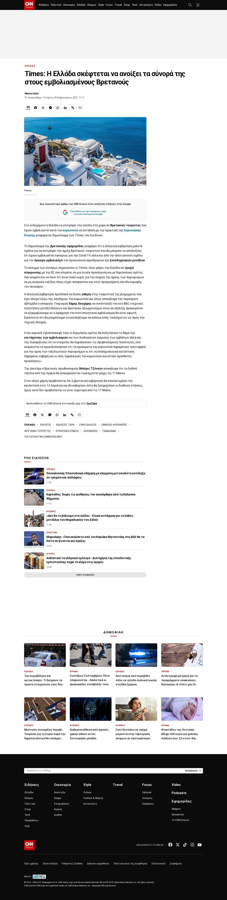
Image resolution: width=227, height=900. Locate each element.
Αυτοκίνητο (146, 4)
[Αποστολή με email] (80, 107)
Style (101, 4)
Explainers (148, 803)
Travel (118, 4)
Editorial (146, 792)
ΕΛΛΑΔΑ (30, 66)
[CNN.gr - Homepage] (29, 5)
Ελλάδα (81, 4)
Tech (134, 4)
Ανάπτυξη (59, 792)
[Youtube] (200, 845)
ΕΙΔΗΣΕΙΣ (45, 424)
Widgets (176, 808)
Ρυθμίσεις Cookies (72, 863)
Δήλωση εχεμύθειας (98, 863)
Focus (109, 4)
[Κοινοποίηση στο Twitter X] (43, 107)
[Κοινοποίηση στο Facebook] (35, 107)
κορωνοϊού (70, 230)
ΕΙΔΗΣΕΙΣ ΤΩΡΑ (65, 424)
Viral (27, 826)
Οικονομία (69, 4)
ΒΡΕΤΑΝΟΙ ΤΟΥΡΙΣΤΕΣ (37, 431)
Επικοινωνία (159, 863)
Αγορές (58, 809)
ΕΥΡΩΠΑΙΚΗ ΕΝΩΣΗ (67, 431)
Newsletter (178, 814)
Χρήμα (57, 798)
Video (158, 4)
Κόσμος (91, 4)
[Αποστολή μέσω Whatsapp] (58, 107)
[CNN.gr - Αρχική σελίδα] (29, 845)
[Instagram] (192, 845)
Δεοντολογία (50, 863)
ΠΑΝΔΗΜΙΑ (109, 431)
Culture (87, 792)
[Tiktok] (185, 845)
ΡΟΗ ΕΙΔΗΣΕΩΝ (36, 458)
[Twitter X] (178, 845)
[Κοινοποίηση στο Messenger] (50, 107)
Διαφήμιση (176, 863)
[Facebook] (170, 845)
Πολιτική (56, 4)
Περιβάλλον (31, 820)
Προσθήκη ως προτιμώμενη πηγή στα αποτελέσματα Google (88, 213)
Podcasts (179, 793)
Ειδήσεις (44, 4)
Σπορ (127, 4)
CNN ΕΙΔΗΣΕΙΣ (88, 424)
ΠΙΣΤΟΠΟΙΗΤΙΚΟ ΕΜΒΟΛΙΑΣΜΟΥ (43, 436)
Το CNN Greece (180, 820)
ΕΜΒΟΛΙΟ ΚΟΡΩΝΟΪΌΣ (114, 424)
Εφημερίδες (170, 4)
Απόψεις (147, 798)
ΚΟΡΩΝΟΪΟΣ (91, 431)
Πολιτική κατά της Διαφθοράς (130, 863)
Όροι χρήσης (31, 863)
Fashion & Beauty (93, 798)
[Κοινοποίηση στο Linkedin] (65, 107)
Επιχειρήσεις (61, 803)
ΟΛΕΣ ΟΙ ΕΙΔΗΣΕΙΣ (85, 575)
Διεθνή (58, 814)
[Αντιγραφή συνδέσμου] (72, 107)
